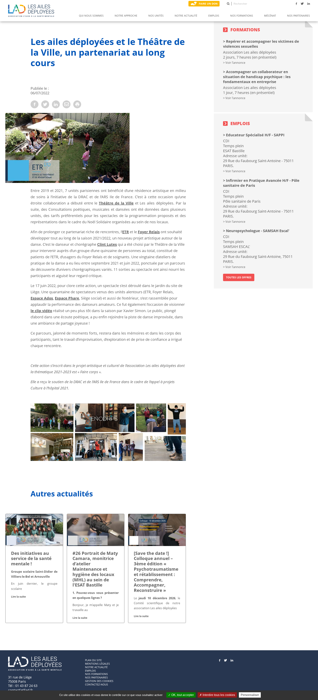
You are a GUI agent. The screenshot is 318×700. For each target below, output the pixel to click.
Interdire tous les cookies (218, 694)
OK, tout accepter (182, 694)
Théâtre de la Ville (116, 203)
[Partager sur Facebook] (34, 104)
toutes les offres (238, 277)
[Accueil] (31, 11)
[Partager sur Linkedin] (56, 104)
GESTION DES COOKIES (99, 681)
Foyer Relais (149, 231)
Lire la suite (18, 596)
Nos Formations (241, 15)
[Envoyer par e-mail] (66, 104)
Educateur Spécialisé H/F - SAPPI (255, 134)
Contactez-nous (96, 684)
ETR (125, 231)
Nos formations (96, 674)
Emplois (213, 15)
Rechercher (228, 4)
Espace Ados (42, 298)
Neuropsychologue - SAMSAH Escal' (257, 230)
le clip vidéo (41, 310)
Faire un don (208, 3)
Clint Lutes (107, 244)
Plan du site (93, 660)
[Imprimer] (77, 104)
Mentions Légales (97, 663)
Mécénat (270, 15)
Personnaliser (250, 694)
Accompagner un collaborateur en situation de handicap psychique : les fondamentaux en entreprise (257, 76)
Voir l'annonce (235, 63)
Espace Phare (67, 298)
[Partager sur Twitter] (45, 104)
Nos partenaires (298, 15)
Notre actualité (186, 15)
